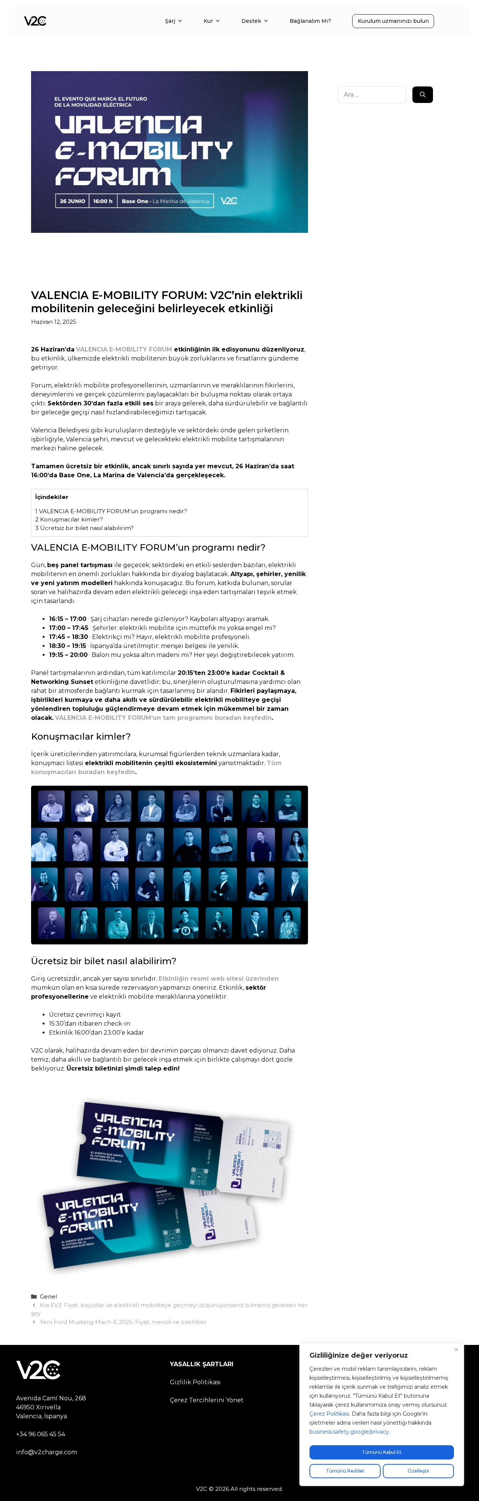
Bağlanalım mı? (310, 21)
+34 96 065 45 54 (40, 1434)
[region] (381, 1414)
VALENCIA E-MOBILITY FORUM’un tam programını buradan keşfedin (163, 717)
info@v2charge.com (46, 1452)
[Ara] (422, 94)
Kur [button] (208, 21)
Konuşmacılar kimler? (69, 519)
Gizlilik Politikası (195, 1382)
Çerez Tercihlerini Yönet (207, 1400)
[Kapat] (456, 1349)
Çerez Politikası (329, 1413)
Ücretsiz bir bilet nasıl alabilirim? (84, 528)
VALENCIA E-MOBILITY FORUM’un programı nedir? (111, 511)
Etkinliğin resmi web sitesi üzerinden (219, 978)
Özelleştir (419, 1471)
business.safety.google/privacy (349, 1431)
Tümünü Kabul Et (382, 1452)
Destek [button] (251, 21)
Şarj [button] (170, 21)
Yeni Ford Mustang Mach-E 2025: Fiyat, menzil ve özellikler (123, 1321)
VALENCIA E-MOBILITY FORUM (124, 349)
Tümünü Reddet (345, 1471)
